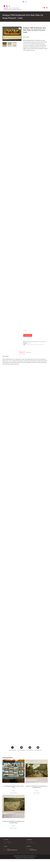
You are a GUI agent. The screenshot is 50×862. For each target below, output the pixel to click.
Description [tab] (22, 352)
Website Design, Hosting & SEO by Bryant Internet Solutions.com (25, 855)
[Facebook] (24, 2)
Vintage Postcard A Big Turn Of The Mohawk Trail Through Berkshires (36, 787)
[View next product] (47, 26)
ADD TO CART (28, 335)
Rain (42, 344)
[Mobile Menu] (46, 7)
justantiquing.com (33, 849)
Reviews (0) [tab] (28, 352)
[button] (20, 28)
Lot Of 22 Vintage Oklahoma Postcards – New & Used (13, 787)
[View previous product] (44, 26)
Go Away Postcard (37, 344)
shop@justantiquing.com (12, 849)
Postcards (29, 343)
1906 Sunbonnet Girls (29, 344)
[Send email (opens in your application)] (26, 2)
